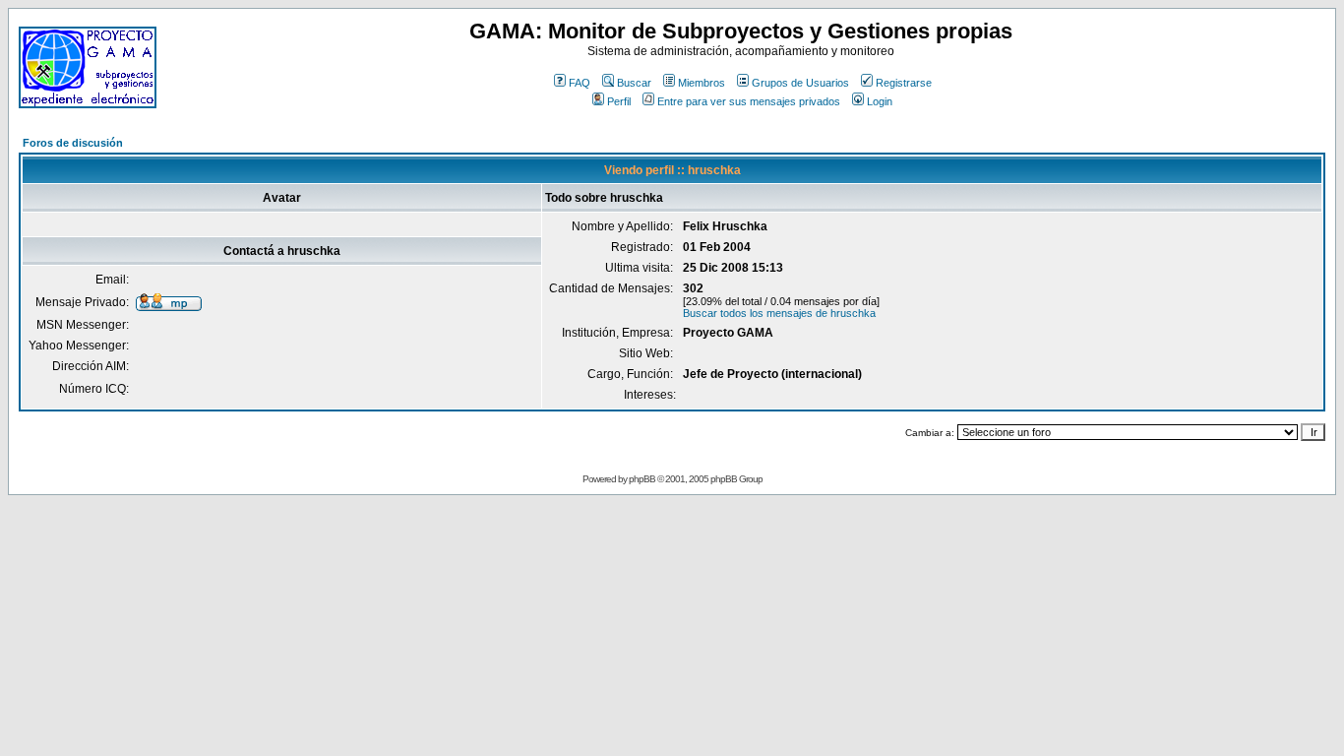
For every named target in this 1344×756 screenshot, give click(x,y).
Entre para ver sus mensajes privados (748, 101)
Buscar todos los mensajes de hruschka (779, 313)
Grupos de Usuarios (800, 83)
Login (879, 101)
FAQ (579, 83)
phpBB (642, 478)
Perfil (619, 101)
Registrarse (904, 83)
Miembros (701, 83)
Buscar (634, 83)
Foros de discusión (73, 143)
